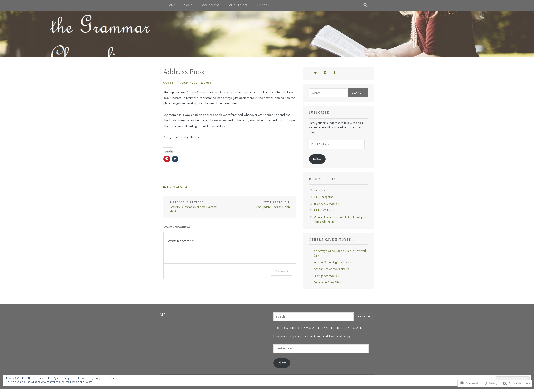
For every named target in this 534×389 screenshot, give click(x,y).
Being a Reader (237, 5)
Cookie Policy (84, 382)
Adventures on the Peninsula (331, 269)
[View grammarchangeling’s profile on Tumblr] (334, 72)
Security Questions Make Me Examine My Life (193, 206)
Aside (169, 82)
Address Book (184, 72)
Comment (281, 271)
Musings (261, 5)
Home (171, 5)
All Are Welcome (324, 210)
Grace (207, 82)
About (188, 5)
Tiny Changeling (323, 197)
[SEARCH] (365, 5)
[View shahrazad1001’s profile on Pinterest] (325, 72)
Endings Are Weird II (326, 203)
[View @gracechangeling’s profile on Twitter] (315, 72)
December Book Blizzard (329, 282)
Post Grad (173, 187)
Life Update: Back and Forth (273, 204)
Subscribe (319, 112)
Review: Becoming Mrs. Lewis (332, 262)
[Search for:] (328, 93)
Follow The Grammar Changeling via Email (317, 328)
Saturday (319, 190)
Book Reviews (210, 5)
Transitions (186, 187)
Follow (317, 159)
